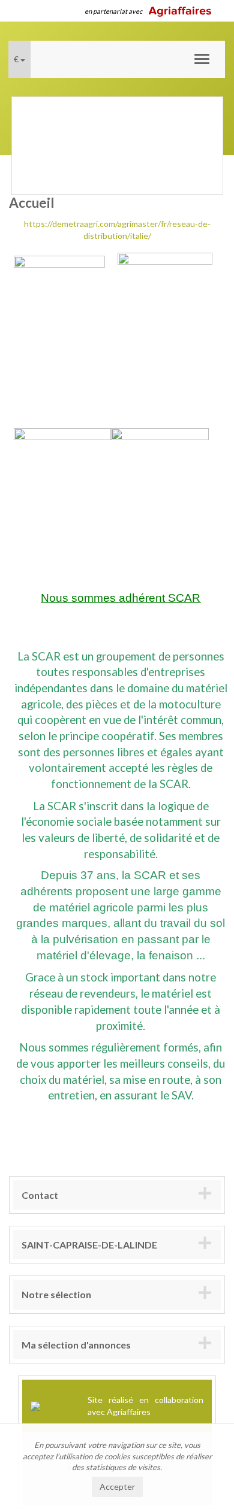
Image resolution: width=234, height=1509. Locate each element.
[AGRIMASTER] (62, 476)
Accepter (117, 1486)
